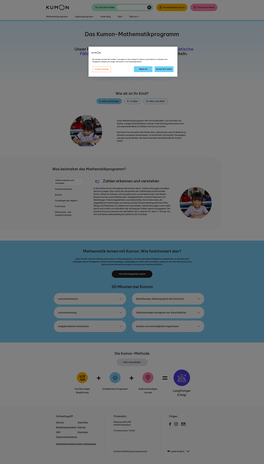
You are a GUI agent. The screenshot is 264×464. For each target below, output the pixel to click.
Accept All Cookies (164, 69)
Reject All (143, 69)
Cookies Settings (102, 69)
